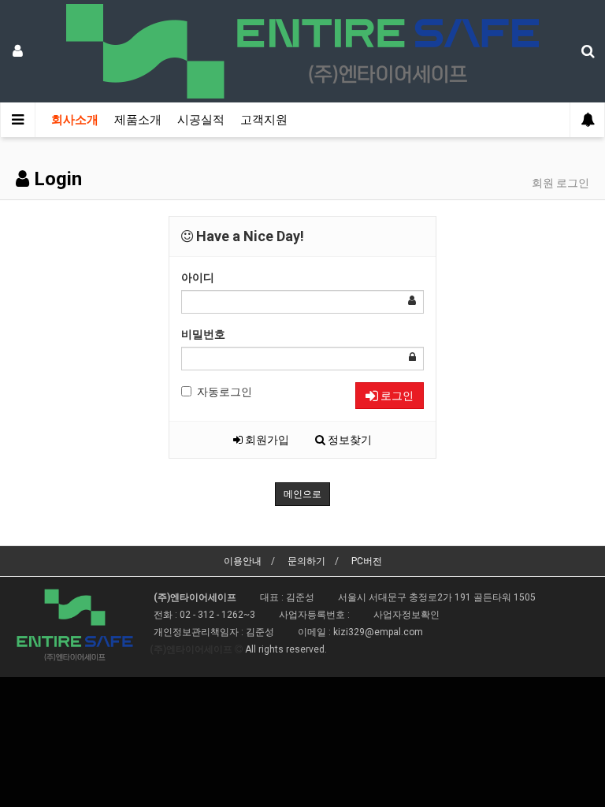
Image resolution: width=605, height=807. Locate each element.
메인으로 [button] (302, 494)
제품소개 (137, 120)
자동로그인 (224, 391)
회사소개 (74, 120)
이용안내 (243, 561)
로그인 (396, 395)
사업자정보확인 (406, 614)
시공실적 (201, 120)
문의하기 (306, 561)
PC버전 (366, 561)
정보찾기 (348, 439)
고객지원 (264, 120)
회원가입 (266, 439)
